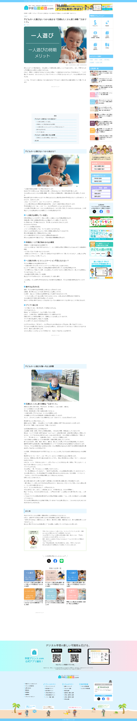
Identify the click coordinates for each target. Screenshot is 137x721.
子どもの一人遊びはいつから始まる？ (45, 119)
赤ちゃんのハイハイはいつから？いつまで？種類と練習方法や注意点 (105, 102)
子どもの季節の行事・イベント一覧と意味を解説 (105, 93)
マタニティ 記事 (67, 688)
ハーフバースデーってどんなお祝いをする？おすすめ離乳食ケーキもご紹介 (33, 602)
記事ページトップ (68, 686)
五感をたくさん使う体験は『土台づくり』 (47, 137)
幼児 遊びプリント (49, 688)
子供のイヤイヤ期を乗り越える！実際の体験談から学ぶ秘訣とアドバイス (105, 87)
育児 (96, 59)
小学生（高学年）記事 (69, 697)
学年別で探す (98, 178)
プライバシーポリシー (30, 696)
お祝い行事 (99, 62)
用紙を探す (97, 193)
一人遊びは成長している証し (44, 121)
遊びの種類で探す (99, 166)
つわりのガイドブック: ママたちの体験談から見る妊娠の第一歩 (105, 80)
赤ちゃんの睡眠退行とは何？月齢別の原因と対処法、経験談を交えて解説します (105, 123)
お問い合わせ (28, 688)
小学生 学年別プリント (50, 692)
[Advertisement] (55, 99)
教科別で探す (98, 181)
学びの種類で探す (99, 169)
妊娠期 (92, 62)
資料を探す (97, 196)
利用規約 (27, 692)
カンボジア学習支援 (85, 688)
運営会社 (27, 690)
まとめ (37, 140)
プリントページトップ (50, 686)
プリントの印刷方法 (29, 685)
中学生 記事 (66, 699)
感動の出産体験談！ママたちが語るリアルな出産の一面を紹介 (105, 73)
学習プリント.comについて (31, 683)
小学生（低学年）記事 (69, 694)
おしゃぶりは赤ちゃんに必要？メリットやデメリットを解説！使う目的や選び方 (105, 109)
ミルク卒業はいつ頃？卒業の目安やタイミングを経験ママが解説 (105, 116)
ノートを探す (98, 190)
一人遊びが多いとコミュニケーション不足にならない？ (50, 127)
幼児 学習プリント (49, 690)
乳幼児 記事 (66, 690)
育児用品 (107, 59)
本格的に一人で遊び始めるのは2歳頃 (46, 124)
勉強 (92, 59)
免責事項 (27, 694)
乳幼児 (25, 16)
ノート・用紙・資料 (49, 697)
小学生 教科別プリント (50, 694)
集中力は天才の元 (41, 129)
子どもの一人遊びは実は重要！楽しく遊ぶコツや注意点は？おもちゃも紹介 (33, 584)
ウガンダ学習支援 (85, 686)
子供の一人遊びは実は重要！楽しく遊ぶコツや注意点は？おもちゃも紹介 (76, 584)
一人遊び (27, 24)
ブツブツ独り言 (40, 132)
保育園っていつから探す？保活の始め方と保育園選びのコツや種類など (105, 130)
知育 (101, 59)
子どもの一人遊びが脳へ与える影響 (45, 135)
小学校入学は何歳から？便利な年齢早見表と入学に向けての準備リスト (105, 137)
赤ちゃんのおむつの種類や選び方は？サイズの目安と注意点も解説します (54, 602)
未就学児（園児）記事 (69, 692)
